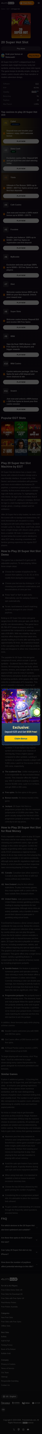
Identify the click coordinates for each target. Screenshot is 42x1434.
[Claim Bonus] (21, 717)
